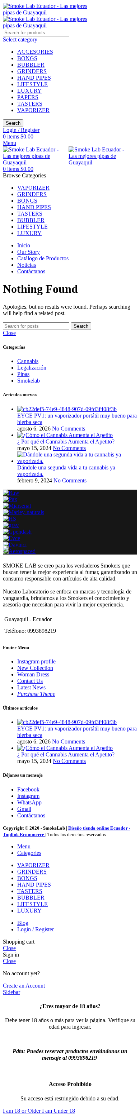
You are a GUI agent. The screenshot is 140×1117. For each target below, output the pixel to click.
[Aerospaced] (19, 551)
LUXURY (29, 91)
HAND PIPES (34, 78)
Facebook (28, 789)
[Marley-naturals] (23, 512)
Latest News (31, 687)
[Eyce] (11, 538)
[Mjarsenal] (17, 506)
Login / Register (35, 929)
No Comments (68, 428)
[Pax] (10, 499)
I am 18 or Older (22, 1111)
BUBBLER (31, 65)
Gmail (24, 809)
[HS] (9, 519)
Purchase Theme (36, 694)
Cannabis (27, 361)
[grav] (11, 525)
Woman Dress (33, 674)
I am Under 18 (58, 1111)
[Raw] (11, 493)
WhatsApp (29, 802)
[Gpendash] (17, 532)
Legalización (31, 368)
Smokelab (28, 381)
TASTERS (29, 104)
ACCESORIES (35, 52)
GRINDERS (32, 71)
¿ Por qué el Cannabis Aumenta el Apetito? (66, 441)
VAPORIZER (33, 110)
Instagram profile (36, 661)
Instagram (28, 796)
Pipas (23, 374)
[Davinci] (15, 545)
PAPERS (27, 97)
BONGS (27, 58)
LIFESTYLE (32, 84)
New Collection (35, 668)
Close (9, 333)
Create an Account (24, 986)
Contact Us (30, 681)
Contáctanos (31, 815)
